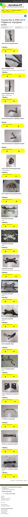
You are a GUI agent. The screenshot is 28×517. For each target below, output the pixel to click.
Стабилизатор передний (8, 418)
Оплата (2, 497)
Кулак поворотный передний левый (11, 168)
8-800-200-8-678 (6, 491)
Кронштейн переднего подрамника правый (13, 143)
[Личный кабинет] (22, 1)
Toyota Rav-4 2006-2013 (16, 10)
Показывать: (18, 27)
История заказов (4, 511)
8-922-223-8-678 (10, 493)
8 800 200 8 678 (17, 1)
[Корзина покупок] (25, 1)
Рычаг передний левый (8, 343)
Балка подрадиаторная (8, 68)
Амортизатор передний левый (10, 43)
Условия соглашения (5, 500)
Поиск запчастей (4, 504)
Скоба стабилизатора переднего (10, 393)
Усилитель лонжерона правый (10, 444)
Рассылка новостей (4, 513)
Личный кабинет (4, 509)
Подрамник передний (7, 218)
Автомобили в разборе (5, 505)
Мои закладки (3, 512)
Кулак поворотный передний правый (11, 193)
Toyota (7, 10)
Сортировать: (4, 27)
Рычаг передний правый (8, 368)
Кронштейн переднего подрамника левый (13, 118)
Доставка (2, 496)
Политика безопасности (5, 498)
